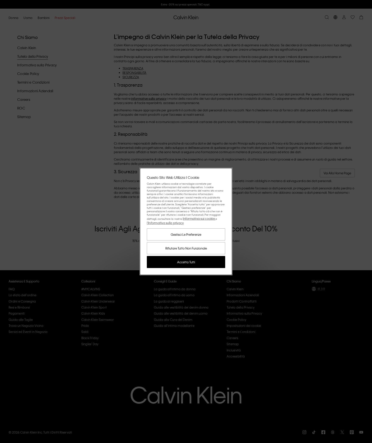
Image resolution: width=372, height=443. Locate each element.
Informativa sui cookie (199, 218)
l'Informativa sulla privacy (165, 223)
